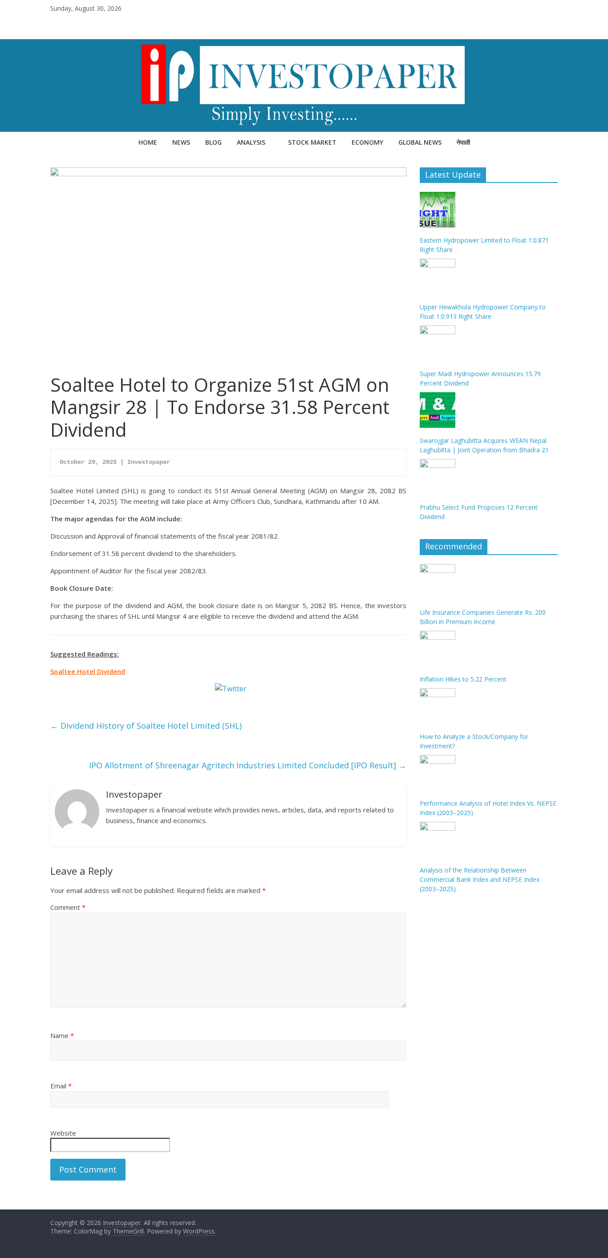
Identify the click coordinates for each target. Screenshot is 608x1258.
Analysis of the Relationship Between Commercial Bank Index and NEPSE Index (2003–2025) (479, 879)
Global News (420, 142)
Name (62, 1035)
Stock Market (312, 142)
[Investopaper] (304, 44)
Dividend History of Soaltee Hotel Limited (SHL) (146, 725)
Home (147, 142)
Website (63, 1132)
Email (61, 1085)
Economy (367, 142)
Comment (67, 907)
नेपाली (463, 142)
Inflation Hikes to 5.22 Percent (463, 679)
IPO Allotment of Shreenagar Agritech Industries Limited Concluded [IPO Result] (247, 765)
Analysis (251, 142)
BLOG (213, 142)
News (181, 142)
